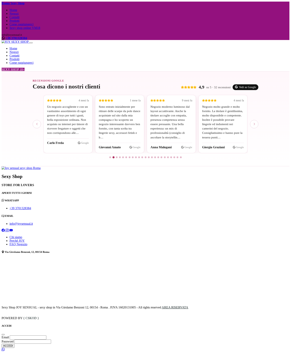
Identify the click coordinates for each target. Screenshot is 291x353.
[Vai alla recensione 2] (113, 157)
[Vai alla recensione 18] (165, 157)
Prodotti (14, 20)
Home (13, 10)
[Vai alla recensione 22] (177, 157)
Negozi (14, 13)
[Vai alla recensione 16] (158, 157)
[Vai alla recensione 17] (161, 157)
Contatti (14, 17)
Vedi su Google (247, 87)
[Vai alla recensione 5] (123, 157)
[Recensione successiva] (254, 124)
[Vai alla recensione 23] (181, 157)
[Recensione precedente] (37, 124)
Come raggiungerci (21, 24)
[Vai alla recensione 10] (139, 157)
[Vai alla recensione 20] (171, 157)
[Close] (3, 334)
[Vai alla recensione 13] (149, 157)
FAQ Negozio (18, 244)
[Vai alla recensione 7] (129, 157)
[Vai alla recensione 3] (117, 157)
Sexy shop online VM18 (25, 27)
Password (8, 341)
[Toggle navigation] (31, 42)
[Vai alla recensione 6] (126, 157)
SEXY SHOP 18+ (13, 69)
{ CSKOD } (31, 318)
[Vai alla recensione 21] (174, 157)
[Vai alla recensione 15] (155, 157)
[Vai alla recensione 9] (136, 157)
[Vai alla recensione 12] (145, 157)
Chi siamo (16, 237)
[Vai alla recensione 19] (168, 157)
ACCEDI (8, 345)
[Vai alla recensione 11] (142, 157)
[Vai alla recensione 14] (152, 157)
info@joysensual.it (21, 223)
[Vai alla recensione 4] (120, 157)
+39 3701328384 (16, 38)
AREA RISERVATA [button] (175, 307)
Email (6, 337)
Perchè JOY (17, 240)
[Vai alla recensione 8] (133, 157)
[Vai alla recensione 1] (110, 157)
